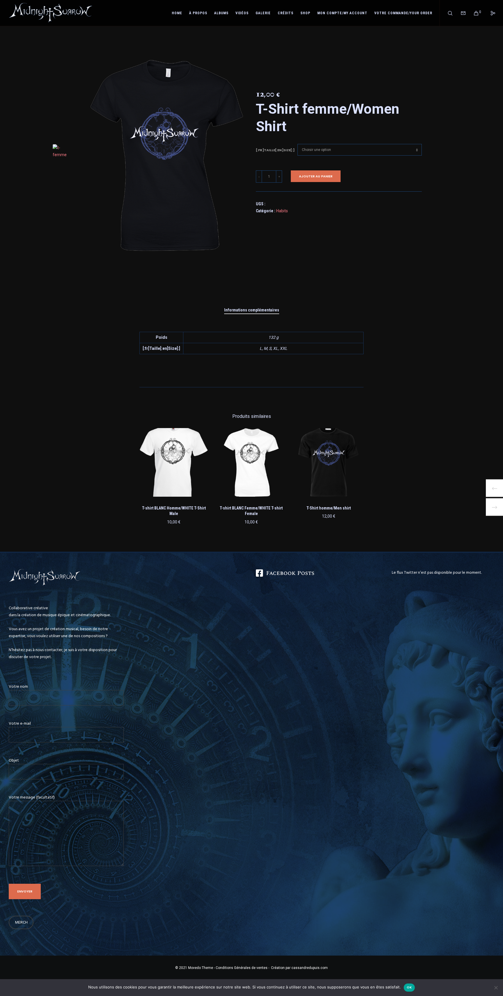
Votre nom (18, 686)
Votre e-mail (20, 723)
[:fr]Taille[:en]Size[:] (275, 150)
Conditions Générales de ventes (241, 968)
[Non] (496, 987)
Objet (14, 760)
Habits (282, 211)
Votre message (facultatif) (32, 797)
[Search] (446, 13)
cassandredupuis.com (309, 968)
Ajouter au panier (315, 176)
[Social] (489, 13)
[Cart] (472, 13)
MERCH (21, 922)
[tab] (251, 310)
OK (409, 987)
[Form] (459, 13)
